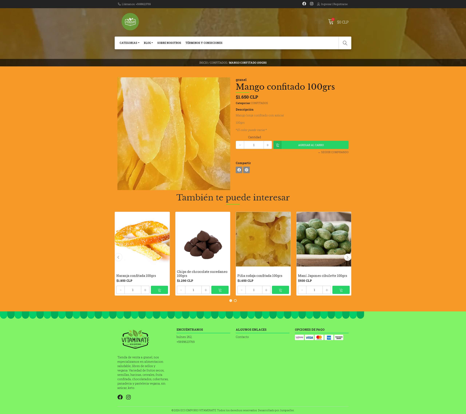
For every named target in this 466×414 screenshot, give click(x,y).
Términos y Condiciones (203, 43)
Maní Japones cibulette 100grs (322, 275)
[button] (230, 300)
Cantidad (254, 137)
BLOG (147, 43)
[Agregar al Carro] (159, 290)
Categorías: (243, 103)
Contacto (242, 337)
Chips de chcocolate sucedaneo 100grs (202, 273)
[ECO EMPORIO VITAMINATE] (175, 22)
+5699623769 (186, 342)
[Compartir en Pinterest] (246, 170)
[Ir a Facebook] (304, 4)
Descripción (245, 109)
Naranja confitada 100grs (136, 275)
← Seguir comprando (333, 152)
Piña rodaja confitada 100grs (259, 275)
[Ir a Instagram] (311, 4)
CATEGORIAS (128, 43)
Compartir (243, 163)
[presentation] (118, 257)
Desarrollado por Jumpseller (276, 410)
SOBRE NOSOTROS (169, 43)
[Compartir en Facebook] (239, 170)
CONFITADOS (218, 62)
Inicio (203, 62)
